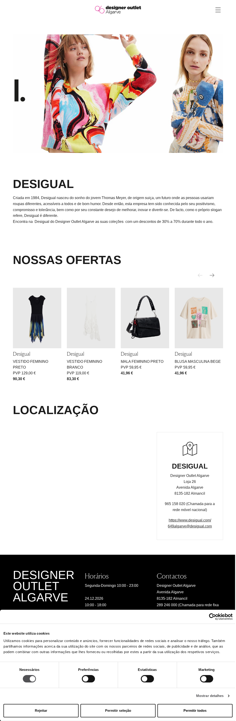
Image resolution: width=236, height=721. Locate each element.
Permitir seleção (118, 710)
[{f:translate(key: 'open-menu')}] (218, 10)
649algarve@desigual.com (190, 526)
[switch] (88, 679)
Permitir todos (194, 710)
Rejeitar (41, 710)
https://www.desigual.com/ (190, 520)
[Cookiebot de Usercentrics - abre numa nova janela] (212, 616)
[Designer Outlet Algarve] (118, 10)
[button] (212, 275)
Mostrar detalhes (210, 696)
